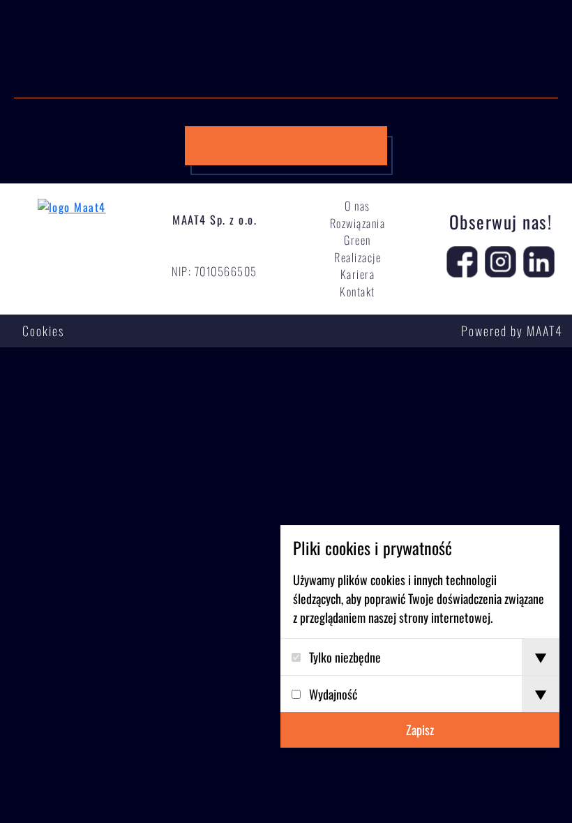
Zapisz (420, 729)
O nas (357, 205)
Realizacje (357, 257)
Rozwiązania (358, 223)
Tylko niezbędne (345, 657)
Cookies (43, 331)
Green (357, 240)
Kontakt (357, 291)
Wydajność (333, 694)
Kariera (357, 274)
